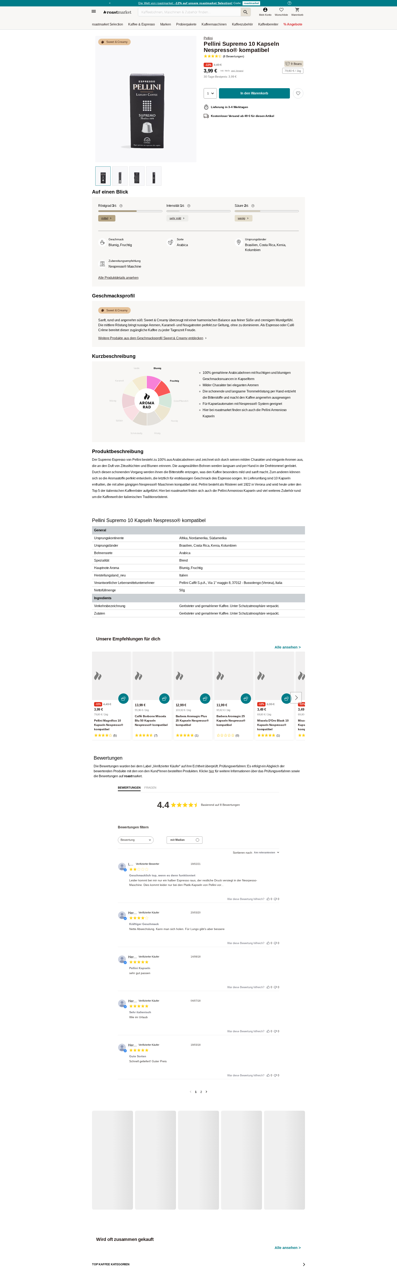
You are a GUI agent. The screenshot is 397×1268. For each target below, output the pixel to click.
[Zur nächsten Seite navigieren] (206, 1092)
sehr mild (175, 218)
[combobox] (136, 840)
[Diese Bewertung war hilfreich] (268, 898)
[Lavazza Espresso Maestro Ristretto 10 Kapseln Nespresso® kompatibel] (193, 1160)
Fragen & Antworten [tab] (150, 788)
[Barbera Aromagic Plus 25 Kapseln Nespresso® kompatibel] (193, 676)
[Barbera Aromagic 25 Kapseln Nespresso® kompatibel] (233, 676)
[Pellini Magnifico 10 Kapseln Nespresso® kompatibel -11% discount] (111, 676)
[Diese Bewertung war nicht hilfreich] (275, 898)
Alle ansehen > (288, 647)
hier (211, 771)
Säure (241, 205)
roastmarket (251, 3)
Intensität (175, 205)
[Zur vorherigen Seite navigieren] (190, 1092)
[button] (210, 93)
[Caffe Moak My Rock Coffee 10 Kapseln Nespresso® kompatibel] (274, 1160)
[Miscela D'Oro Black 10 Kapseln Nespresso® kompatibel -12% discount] (274, 676)
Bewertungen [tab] (129, 787)
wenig (241, 218)
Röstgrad (107, 205)
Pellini (208, 38)
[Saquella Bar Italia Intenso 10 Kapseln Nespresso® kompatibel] (111, 1160)
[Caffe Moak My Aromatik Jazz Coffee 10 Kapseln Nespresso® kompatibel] (233, 1160)
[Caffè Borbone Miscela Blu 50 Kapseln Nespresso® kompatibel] (152, 676)
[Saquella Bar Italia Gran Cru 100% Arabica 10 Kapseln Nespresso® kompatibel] (152, 1160)
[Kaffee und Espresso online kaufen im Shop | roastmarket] (117, 12)
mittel (104, 218)
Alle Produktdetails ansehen (118, 277)
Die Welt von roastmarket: (185, 3)
